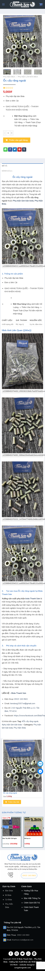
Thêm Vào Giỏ (13, 802)
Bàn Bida (9, 890)
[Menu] (3, 4)
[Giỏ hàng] (41, 4)
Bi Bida (8, 895)
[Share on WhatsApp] (5, 149)
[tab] (22, 165)
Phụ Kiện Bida (9, 77)
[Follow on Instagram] (16, 953)
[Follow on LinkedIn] (34, 953)
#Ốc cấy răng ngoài (30, 721)
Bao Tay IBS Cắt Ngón (9, 838)
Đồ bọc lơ (27, 838)
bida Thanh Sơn (32, 598)
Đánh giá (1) (7, 171)
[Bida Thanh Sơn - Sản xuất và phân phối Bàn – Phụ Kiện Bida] (22, 4)
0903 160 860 (21, 699)
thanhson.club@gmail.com (22, 940)
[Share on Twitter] (15, 149)
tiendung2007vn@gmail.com (22, 703)
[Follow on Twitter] (22, 953)
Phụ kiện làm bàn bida (28, 77)
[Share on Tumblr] (24, 149)
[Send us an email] (28, 953)
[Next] (38, 41)
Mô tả (4, 166)
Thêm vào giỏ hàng (18, 140)
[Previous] (7, 41)
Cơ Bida (8, 899)
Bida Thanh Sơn (18, 693)
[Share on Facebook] (10, 149)
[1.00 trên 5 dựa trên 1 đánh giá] (22, 88)
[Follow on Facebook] (10, 953)
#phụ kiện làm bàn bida (12, 724)
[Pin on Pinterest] (19, 149)
